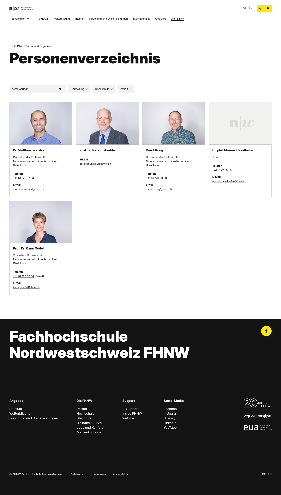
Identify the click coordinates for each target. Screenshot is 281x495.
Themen (79, 18)
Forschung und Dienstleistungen (108, 18)
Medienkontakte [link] (89, 432)
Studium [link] (15, 409)
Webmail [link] (128, 418)
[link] (21, 8)
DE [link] (244, 8)
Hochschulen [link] (86, 413)
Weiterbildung (61, 18)
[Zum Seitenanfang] (266, 331)
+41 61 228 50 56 (222, 170)
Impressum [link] (99, 474)
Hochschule (102, 88)
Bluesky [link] (169, 418)
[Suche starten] (268, 8)
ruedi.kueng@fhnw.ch (159, 189)
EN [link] (250, 8)
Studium (44, 18)
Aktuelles (160, 18)
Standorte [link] (84, 418)
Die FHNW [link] (16, 46)
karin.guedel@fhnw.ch (26, 287)
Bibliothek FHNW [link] (89, 423)
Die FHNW (177, 18)
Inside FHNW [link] (132, 413)
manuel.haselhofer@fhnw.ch (229, 181)
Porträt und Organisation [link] (40, 46)
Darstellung (77, 88)
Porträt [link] (82, 409)
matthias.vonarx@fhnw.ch (28, 189)
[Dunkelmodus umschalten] (260, 8)
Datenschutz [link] (78, 474)
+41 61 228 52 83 (23, 178)
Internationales (141, 18)
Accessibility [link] (120, 474)
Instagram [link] (171, 413)
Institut (124, 88)
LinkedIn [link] (170, 423)
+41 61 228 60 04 (23, 276)
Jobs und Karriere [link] (90, 427)
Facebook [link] (171, 409)
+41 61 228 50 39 (156, 178)
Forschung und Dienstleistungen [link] (33, 418)
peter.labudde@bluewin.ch (95, 163)
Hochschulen (17, 18)
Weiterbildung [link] (19, 413)
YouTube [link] (170, 427)
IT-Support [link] (130, 409)
